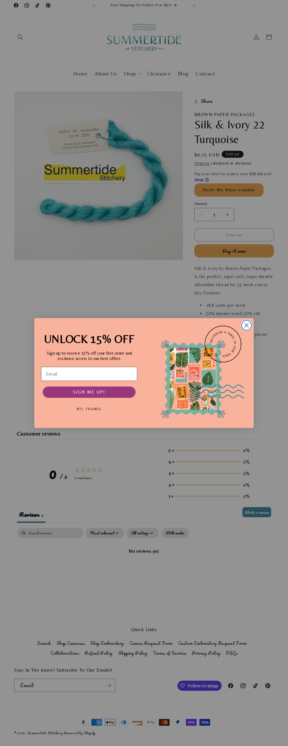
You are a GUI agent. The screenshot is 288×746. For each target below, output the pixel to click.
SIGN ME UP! (89, 392)
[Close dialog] (246, 325)
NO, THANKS (89, 409)
